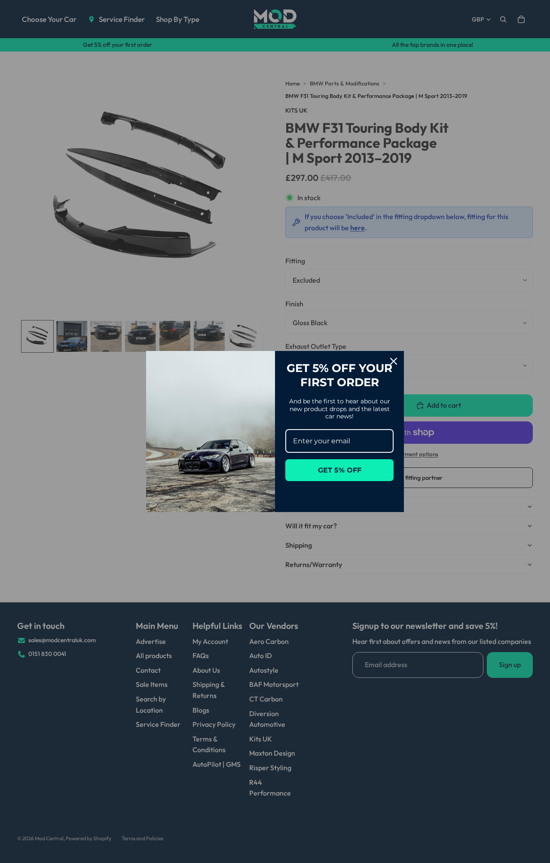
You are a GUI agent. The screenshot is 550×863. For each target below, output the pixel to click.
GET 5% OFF (339, 470)
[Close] (393, 361)
